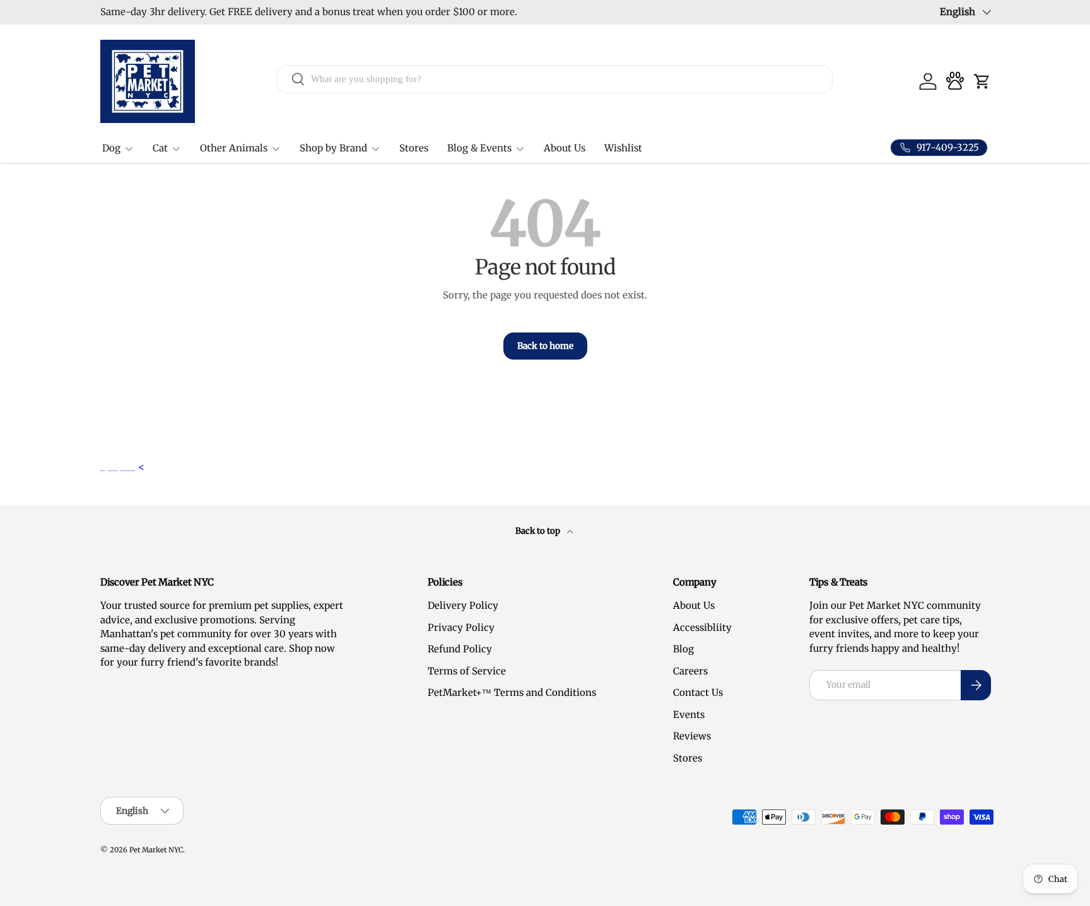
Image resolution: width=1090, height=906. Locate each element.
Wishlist (623, 148)
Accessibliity (702, 627)
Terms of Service (467, 671)
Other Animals (233, 148)
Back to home (545, 345)
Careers (690, 671)
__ (114, 467)
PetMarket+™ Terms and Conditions (512, 692)
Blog (683, 649)
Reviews (692, 736)
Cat (160, 148)
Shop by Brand (333, 148)
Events (689, 715)
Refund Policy (460, 649)
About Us (564, 148)
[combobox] (555, 78)
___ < (132, 467)
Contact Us (698, 692)
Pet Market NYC (156, 849)
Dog (111, 148)
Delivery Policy (463, 605)
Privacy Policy (461, 627)
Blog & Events (479, 148)
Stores (413, 148)
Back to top (538, 531)
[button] (982, 81)
